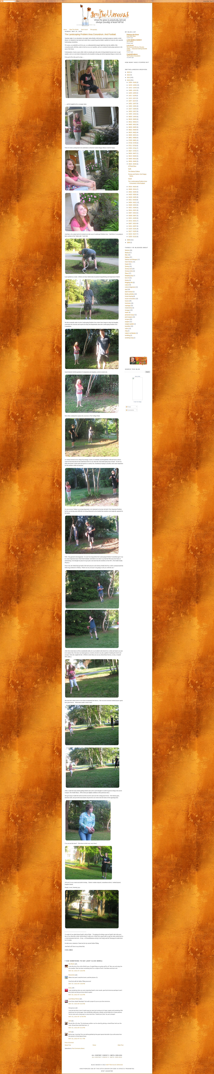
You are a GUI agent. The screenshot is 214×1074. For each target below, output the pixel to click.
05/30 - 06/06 (133, 161)
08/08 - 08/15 (133, 135)
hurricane (128, 303)
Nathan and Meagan (131, 259)
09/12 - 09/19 (133, 122)
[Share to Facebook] (70, 950)
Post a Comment (69, 1042)
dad (126, 289)
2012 (128, 75)
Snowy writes (129, 271)
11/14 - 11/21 (132, 98)
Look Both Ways (131, 36)
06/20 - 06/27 (133, 153)
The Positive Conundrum (133, 56)
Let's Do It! (130, 45)
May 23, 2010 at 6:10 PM (77, 994)
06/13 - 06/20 (133, 156)
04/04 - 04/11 (133, 202)
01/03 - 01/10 (133, 236)
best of (127, 278)
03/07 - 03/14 (133, 213)
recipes (127, 319)
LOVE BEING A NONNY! (134, 40)
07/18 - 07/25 (133, 143)
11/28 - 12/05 (133, 93)
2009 (128, 240)
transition (127, 326)
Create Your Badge (137, 401)
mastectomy (128, 308)
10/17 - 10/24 (133, 108)
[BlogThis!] (67, 950)
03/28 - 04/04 (133, 205)
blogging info (129, 282)
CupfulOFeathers (132, 54)
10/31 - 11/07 (133, 103)
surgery (127, 321)
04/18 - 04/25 (133, 197)
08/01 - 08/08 (133, 137)
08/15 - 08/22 (133, 132)
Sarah (130, 178)
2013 (128, 72)
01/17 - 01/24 (133, 231)
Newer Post (68, 1045)
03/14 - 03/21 (133, 210)
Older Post (120, 1045)
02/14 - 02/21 (133, 221)
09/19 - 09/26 (133, 119)
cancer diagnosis (130, 287)
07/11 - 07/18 (133, 145)
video (126, 328)
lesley (70, 987)
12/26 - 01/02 (133, 82)
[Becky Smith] (137, 399)
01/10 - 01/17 (133, 234)
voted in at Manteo (130, 333)
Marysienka (72, 975)
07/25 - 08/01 (133, 140)
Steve (126, 273)
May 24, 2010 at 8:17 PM (77, 1038)
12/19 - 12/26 (133, 85)
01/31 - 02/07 (133, 226)
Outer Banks (128, 262)
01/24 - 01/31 (133, 228)
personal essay (129, 314)
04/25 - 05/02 (133, 194)
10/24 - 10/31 (133, 106)
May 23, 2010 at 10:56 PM (77, 1016)
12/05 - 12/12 (133, 90)
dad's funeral (129, 291)
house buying (129, 296)
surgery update (129, 324)
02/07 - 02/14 (133, 223)
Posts (129, 407)
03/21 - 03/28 (133, 207)
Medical (127, 252)
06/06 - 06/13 (133, 158)
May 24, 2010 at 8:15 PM (77, 1027)
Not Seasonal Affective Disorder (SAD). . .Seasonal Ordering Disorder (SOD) (137, 48)
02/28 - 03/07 (133, 215)
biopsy (127, 280)
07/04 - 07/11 (133, 148)
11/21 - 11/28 (132, 95)
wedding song (129, 337)
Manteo (127, 250)
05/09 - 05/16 (133, 189)
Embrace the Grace (133, 34)
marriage (127, 305)
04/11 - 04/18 (133, 199)
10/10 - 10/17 (133, 111)
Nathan (127, 257)
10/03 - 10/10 (133, 114)
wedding (127, 335)
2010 (128, 80)
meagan (127, 310)
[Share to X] (69, 950)
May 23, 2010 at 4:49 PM (77, 970)
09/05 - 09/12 (133, 124)
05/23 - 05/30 (133, 164)
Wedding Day (129, 275)
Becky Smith (137, 376)
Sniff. (129, 169)
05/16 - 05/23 (133, 186)
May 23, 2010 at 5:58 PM (77, 983)
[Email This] (65, 950)
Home (94, 1045)
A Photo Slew (132, 166)
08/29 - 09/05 (133, 127)
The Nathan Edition (134, 171)
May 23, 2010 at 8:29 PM (77, 1003)
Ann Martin (71, 964)
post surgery (128, 317)
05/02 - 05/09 (133, 192)
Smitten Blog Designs (114, 1064)
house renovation (130, 298)
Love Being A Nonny (74, 998)
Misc (126, 255)
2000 (128, 242)
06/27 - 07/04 (133, 151)
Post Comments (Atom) (78, 1048)
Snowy (127, 266)
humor (127, 301)
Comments (130, 410)
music (126, 312)
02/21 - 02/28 (133, 218)
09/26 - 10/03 (133, 116)
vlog (126, 331)
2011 (128, 77)
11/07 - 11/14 (132, 101)
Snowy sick (128, 268)
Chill (70, 1020)
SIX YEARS (130, 41)
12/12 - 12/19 (133, 87)
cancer (127, 285)
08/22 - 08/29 (133, 129)
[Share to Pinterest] (72, 950)
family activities (129, 294)
